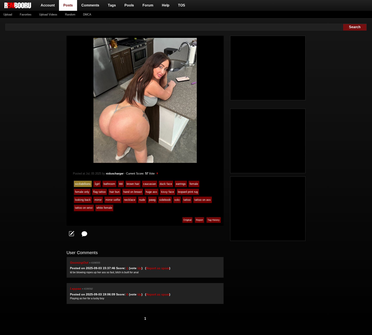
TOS (181, 5)
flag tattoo (99, 191)
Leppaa (75, 288)
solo (177, 199)
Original (187, 220)
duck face (166, 183)
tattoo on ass (202, 199)
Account (48, 5)
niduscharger (115, 173)
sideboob (164, 199)
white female (104, 207)
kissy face (167, 191)
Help (165, 5)
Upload (7, 14)
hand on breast (132, 191)
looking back (83, 199)
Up (139, 268)
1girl (97, 183)
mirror (98, 199)
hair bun (114, 191)
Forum (148, 5)
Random (70, 14)
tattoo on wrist (84, 207)
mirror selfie (112, 199)
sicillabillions (83, 183)
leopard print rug (188, 191)
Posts (68, 5)
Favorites (25, 14)
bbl (121, 183)
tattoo (187, 199)
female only (82, 191)
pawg (152, 199)
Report (199, 220)
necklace (129, 199)
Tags (112, 5)
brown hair (133, 183)
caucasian (149, 183)
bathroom (109, 183)
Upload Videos (48, 14)
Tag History (214, 220)
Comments (90, 5)
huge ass (151, 191)
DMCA (87, 14)
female (194, 183)
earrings (181, 183)
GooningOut (79, 262)
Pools (129, 5)
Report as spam (157, 268)
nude (142, 199)
